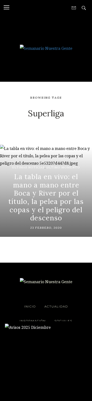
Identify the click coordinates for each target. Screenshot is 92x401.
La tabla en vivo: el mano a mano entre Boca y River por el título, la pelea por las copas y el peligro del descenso (46, 197)
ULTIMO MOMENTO (63, 167)
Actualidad (56, 306)
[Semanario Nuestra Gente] (46, 48)
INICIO (30, 306)
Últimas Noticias (28, 167)
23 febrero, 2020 (46, 227)
